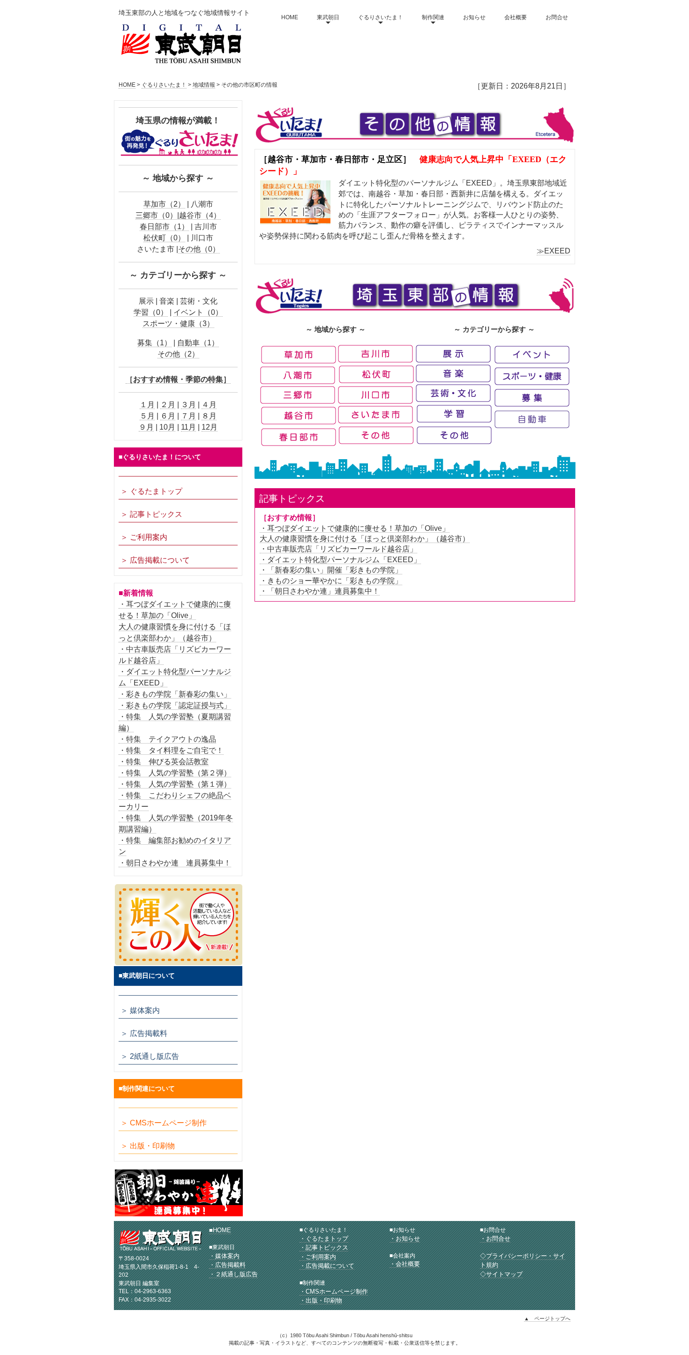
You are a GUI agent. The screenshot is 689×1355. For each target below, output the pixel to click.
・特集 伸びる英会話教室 (164, 762)
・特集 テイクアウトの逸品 (167, 739)
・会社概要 (404, 1263)
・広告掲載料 (227, 1264)
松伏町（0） (164, 238)
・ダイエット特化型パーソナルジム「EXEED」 (340, 560)
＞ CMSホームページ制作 (163, 1123)
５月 (147, 416)
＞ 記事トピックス (151, 514)
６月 (167, 416)
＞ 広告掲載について (155, 560)
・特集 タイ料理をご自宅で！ (171, 750)
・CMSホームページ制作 (334, 1291)
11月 (188, 427)
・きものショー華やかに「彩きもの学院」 (331, 581)
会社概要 (515, 17)
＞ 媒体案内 (140, 1010)
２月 (167, 405)
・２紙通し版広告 (233, 1274)
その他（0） (199, 249)
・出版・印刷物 (321, 1300)
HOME (289, 17)
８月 (209, 416)
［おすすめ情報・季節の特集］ (178, 379)
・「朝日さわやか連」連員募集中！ (320, 591)
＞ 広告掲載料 (143, 1033)
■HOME (220, 1230)
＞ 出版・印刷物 (147, 1146)
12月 (209, 427)
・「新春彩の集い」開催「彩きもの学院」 (331, 570)
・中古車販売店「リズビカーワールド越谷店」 (338, 549)
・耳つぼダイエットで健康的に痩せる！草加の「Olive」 (354, 528)
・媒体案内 (224, 1255)
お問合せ (557, 17)
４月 (209, 405)
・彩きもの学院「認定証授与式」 (175, 705)
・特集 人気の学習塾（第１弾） (175, 784)
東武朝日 (328, 17)
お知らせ (474, 17)
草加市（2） (164, 204)
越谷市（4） (200, 215)
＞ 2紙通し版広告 (149, 1056)
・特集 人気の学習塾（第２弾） (175, 773)
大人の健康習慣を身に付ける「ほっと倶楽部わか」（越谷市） (365, 539)
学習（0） (151, 312)
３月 (188, 405)
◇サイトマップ (501, 1274)
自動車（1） (198, 343)
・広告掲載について (327, 1265)
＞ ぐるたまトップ (151, 491)
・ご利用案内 (318, 1256)
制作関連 (433, 17)
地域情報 (204, 85)
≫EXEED (553, 251)
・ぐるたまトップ (324, 1238)
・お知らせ (404, 1238)
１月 (147, 405)
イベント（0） (198, 312)
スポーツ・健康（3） (178, 324)
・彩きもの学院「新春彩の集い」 (175, 694)
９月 (146, 427)
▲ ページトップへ (547, 1318)
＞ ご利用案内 (143, 537)
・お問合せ (495, 1238)
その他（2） (178, 354)
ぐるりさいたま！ (380, 17)
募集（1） (154, 343)
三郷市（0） (156, 215)
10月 (167, 427)
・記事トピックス (324, 1247)
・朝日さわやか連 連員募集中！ (175, 863)
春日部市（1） (164, 227)
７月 (188, 416)
